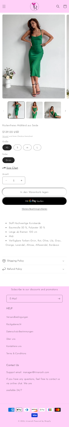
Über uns (11, 338)
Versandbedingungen (17, 317)
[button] (4, 6)
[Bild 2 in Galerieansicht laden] (34, 110)
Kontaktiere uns (14, 346)
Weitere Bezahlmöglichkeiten (34, 208)
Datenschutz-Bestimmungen (19, 331)
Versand (5, 136)
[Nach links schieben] (3, 110)
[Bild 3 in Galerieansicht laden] (52, 110)
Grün (8, 160)
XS (7, 147)
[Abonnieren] (58, 298)
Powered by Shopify (42, 421)
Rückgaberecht (13, 324)
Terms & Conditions (16, 353)
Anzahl (5, 174)
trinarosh (29, 421)
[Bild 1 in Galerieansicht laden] (16, 110)
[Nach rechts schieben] (65, 110)
